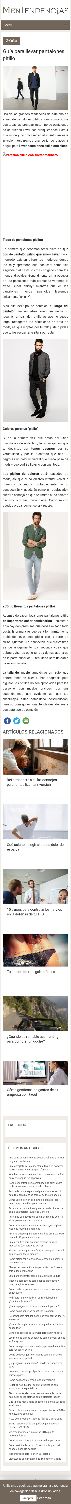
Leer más (44, 1498)
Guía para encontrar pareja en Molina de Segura (34, 1276)
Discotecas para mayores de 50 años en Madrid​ (35, 1458)
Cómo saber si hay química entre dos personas (34, 1440)
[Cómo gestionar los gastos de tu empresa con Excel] (35, 1073)
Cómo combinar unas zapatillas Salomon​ (31, 1311)
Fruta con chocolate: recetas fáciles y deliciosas (35, 1418)
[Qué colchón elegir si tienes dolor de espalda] (35, 821)
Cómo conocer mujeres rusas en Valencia (32, 1380)
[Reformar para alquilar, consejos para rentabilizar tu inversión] (35, 757)
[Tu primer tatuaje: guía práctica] (35, 950)
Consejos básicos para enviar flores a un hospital (35, 1333)
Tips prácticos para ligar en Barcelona (29, 1454)
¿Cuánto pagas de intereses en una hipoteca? (34, 1306)
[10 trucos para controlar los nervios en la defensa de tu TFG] (35, 886)
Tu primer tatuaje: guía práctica (31, 972)
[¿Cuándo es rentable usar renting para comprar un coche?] (35, 1013)
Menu (8, 25)
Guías (13, 41)
